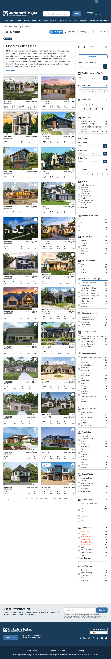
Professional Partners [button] (99, 21)
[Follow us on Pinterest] (80, 638)
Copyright (81, 651)
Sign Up (102, 610)
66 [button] (32, 499)
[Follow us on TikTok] (106, 638)
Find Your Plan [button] (30, 21)
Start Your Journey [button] (13, 21)
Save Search (93, 57)
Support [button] (83, 21)
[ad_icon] (20, 13)
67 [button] (37, 499)
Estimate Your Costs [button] (68, 21)
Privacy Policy (31, 651)
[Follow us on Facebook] (93, 638)
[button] (8, 499)
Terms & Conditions (57, 651)
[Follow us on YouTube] (102, 638)
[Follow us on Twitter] (97, 638)
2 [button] (16, 499)
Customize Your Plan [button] (47, 21)
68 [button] (41, 499)
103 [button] (54, 499)
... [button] (23, 499)
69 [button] (46, 499)
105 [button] (65, 499)
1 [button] (12, 499)
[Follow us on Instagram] (89, 638)
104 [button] (59, 499)
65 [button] (27, 499)
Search (77, 14)
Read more (10, 71)
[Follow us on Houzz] (84, 638)
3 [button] (19, 499)
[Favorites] (96, 13)
